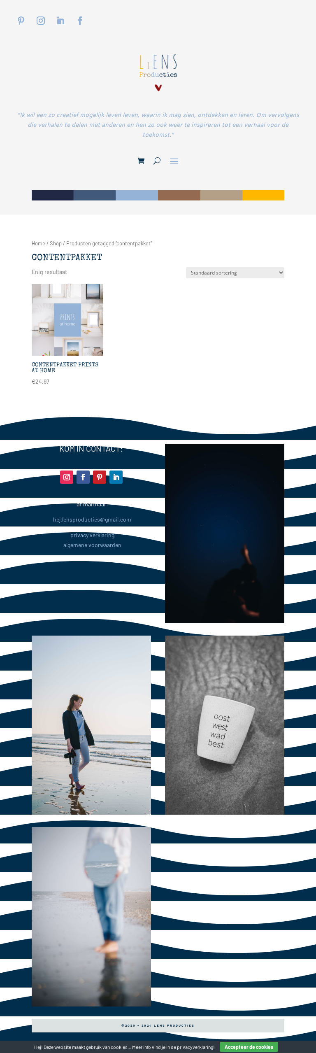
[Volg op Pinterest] (21, 20)
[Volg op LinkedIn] (60, 20)
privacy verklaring (92, 534)
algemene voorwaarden (92, 544)
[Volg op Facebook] (80, 20)
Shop (56, 243)
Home (38, 243)
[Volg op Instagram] (41, 20)
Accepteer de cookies (249, 1047)
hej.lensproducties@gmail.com (92, 519)
